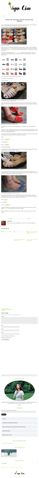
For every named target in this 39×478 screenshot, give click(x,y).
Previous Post (10, 218)
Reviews (2, 467)
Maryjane (9, 48)
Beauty (17, 467)
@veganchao (6, 208)
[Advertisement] (8, 357)
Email (2, 328)
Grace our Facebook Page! (19, 440)
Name (2, 325)
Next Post (28, 218)
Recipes (6, 467)
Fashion (13, 467)
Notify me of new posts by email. (7, 337)
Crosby (11, 49)
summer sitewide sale (17, 52)
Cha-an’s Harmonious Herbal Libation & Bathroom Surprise (6, 309)
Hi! (1, 468)
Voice (10, 467)
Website (2, 332)
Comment (3, 316)
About (21, 467)
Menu (3, 16)
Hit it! (3, 414)
